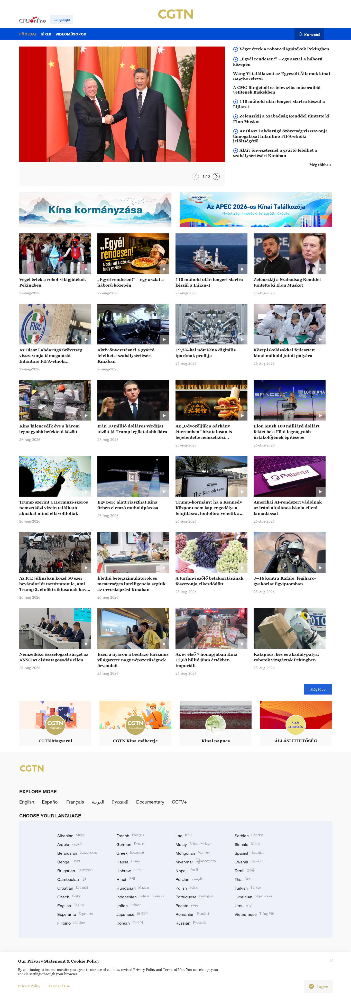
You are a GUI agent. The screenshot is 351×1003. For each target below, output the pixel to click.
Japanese (132, 914)
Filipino (71, 923)
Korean (129, 923)
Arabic (69, 844)
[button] (195, 176)
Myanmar (196, 861)
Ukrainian (253, 896)
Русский (120, 802)
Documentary (150, 802)
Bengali (68, 861)
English (26, 802)
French (130, 835)
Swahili (249, 861)
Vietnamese (255, 914)
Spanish (249, 853)
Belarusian (77, 853)
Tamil (245, 870)
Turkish (248, 888)
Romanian (192, 914)
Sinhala (247, 844)
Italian (128, 905)
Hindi (125, 879)
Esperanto (75, 914)
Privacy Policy (29, 986)
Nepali (187, 870)
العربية (98, 802)
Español (50, 802)
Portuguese (195, 896)
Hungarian (132, 888)
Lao (184, 835)
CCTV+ (179, 802)
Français (75, 802)
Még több (318, 689)
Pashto (187, 905)
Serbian (249, 835)
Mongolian (193, 853)
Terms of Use (59, 986)
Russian (191, 923)
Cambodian (71, 879)
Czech (69, 896)
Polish (187, 888)
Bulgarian (75, 870)
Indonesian (140, 896)
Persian (189, 879)
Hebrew (129, 870)
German (130, 844)
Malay (193, 844)
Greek (130, 853)
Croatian (72, 888)
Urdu (243, 905)
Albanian (71, 835)
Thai (243, 879)
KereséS (312, 34)
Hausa (128, 861)
